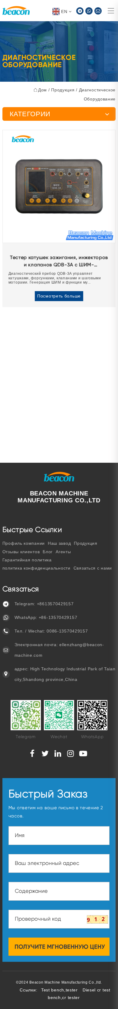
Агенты (63, 551)
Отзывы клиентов (21, 551)
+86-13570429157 (58, 617)
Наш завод (59, 543)
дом (42, 89)
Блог (48, 551)
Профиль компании (23, 543)
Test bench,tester (59, 990)
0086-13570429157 (67, 631)
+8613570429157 (55, 603)
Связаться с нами (93, 568)
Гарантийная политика (27, 559)
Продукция (62, 89)
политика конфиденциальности (36, 568)
